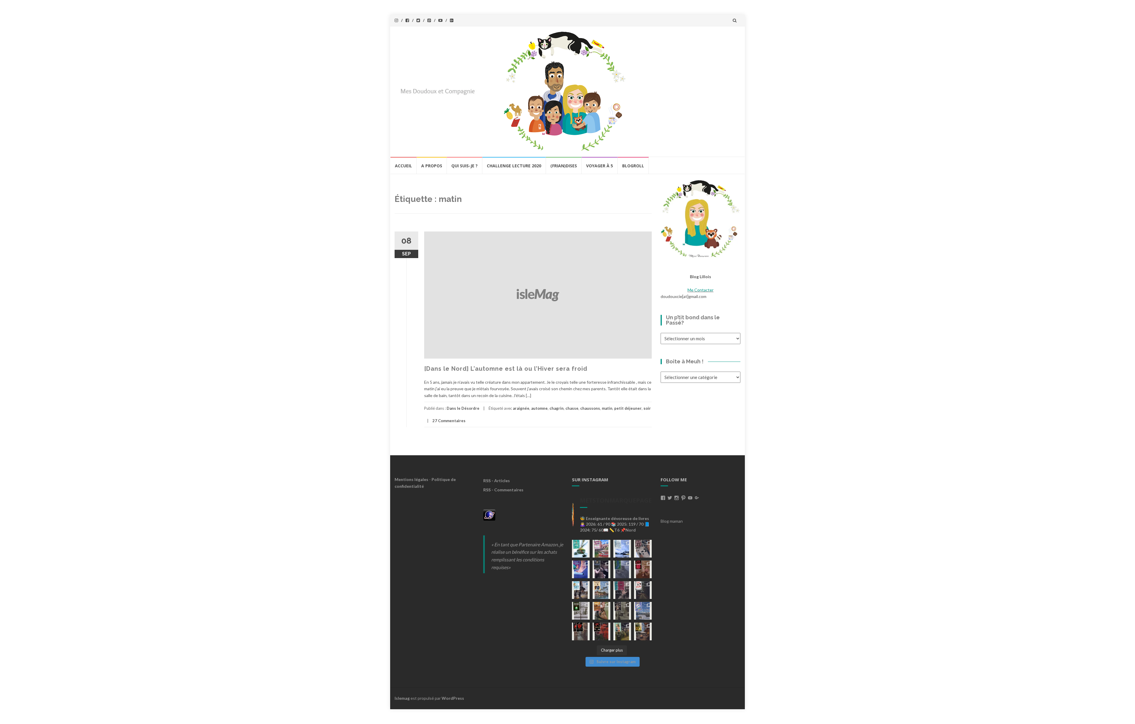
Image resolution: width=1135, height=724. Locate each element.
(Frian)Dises (563, 166)
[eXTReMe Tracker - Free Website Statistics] (489, 514)
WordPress (453, 698)
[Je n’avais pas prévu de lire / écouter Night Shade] (643, 549)
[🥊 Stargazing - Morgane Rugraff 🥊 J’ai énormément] (643, 569)
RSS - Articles (496, 480)
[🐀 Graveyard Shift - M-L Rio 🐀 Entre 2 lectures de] (622, 611)
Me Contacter (701, 289)
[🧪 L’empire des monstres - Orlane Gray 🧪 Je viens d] (581, 631)
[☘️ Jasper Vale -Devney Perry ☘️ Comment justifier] (643, 631)
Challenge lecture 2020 (514, 166)
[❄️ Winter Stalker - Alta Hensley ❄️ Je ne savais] (581, 611)
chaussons (590, 408)
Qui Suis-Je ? (464, 166)
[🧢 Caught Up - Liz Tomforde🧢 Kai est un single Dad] (601, 611)
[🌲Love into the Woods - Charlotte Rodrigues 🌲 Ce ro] (622, 549)
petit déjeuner (628, 408)
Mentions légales (411, 479)
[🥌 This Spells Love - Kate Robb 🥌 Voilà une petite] (581, 549)
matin (607, 408)
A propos (431, 166)
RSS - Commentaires (503, 489)
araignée (521, 408)
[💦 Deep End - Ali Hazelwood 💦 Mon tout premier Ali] (581, 569)
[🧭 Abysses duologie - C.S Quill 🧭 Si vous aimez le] (622, 590)
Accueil (403, 166)
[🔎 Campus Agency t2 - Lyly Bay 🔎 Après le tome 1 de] (601, 590)
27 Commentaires (449, 420)
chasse (571, 408)
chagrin (556, 408)
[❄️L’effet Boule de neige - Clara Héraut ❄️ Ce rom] (643, 611)
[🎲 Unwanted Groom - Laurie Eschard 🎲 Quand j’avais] (601, 549)
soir (647, 408)
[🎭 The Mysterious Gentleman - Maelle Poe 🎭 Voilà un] (601, 569)
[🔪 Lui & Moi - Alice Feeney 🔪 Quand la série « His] (643, 590)
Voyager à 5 (599, 166)
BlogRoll (633, 166)
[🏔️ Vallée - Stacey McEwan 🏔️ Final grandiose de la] (622, 569)
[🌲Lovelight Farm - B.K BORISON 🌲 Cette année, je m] (622, 631)
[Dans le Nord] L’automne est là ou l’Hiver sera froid (505, 368)
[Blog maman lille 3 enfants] (700, 218)
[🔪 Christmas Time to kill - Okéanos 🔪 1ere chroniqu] (601, 631)
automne (539, 408)
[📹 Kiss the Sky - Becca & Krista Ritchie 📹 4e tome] (581, 590)
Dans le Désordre (463, 408)
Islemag (402, 698)
